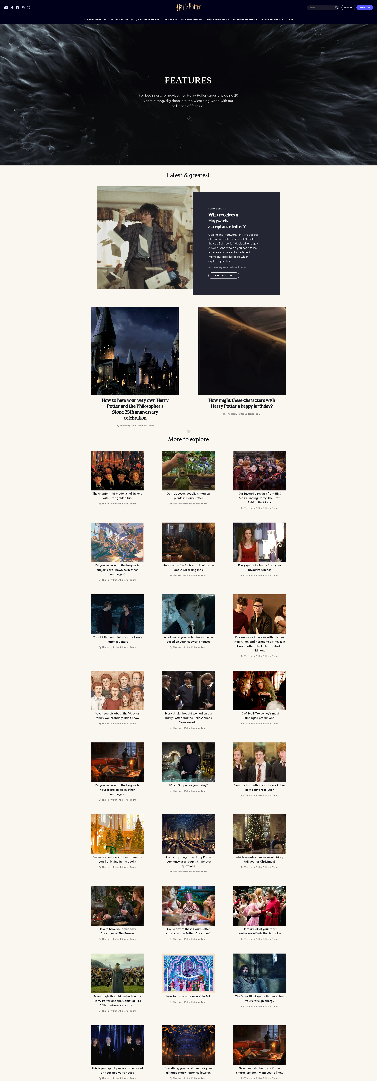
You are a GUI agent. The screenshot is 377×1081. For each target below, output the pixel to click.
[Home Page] (188, 7)
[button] (94, 20)
